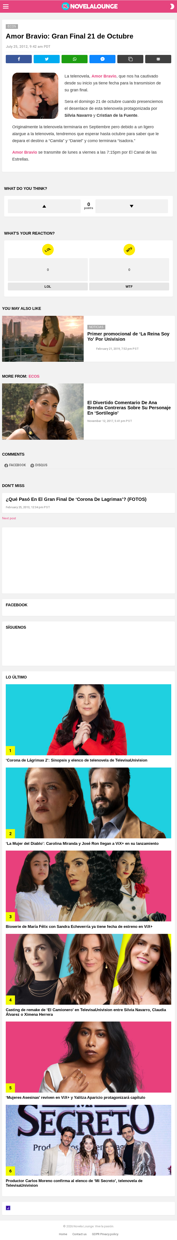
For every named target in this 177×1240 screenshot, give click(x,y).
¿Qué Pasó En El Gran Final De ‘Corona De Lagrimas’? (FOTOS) (76, 499)
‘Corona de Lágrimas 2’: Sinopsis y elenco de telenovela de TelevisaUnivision (76, 760)
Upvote (44, 206)
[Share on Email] (158, 59)
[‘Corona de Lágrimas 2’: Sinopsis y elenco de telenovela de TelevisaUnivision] (88, 719)
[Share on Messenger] (102, 59)
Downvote (131, 206)
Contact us (79, 1234)
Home (63, 1234)
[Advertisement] (40, 560)
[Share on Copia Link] (130, 59)
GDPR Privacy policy (105, 1234)
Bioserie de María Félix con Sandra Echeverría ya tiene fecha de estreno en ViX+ (79, 926)
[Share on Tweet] (47, 59)
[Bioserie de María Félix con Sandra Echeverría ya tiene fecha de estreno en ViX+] (88, 886)
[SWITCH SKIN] (172, 6)
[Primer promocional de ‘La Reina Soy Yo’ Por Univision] (43, 339)
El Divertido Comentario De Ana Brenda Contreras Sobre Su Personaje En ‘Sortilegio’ (129, 407)
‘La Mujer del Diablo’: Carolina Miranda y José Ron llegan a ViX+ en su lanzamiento (82, 843)
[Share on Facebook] (19, 59)
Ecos (34, 376)
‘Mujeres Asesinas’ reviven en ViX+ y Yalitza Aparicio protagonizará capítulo (75, 1097)
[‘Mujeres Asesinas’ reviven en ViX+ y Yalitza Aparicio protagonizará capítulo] (88, 1057)
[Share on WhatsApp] (75, 59)
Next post (9, 518)
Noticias (96, 327)
